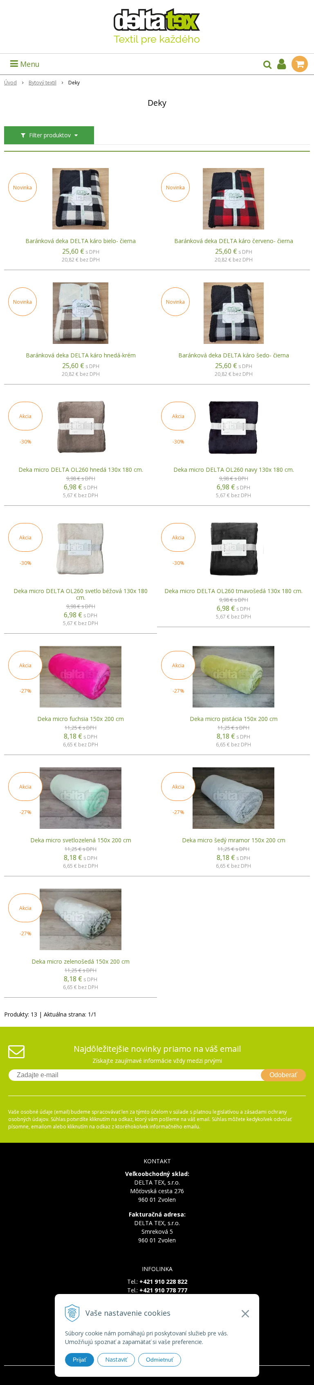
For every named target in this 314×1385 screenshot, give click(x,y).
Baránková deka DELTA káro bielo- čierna (80, 241)
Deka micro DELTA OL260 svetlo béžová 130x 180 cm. (80, 594)
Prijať (79, 1359)
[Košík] (300, 64)
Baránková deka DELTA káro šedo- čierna (233, 355)
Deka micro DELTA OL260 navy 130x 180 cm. (233, 469)
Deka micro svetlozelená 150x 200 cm (80, 840)
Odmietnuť (159, 1359)
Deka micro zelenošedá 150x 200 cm (80, 961)
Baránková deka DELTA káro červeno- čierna (233, 241)
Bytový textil (42, 82)
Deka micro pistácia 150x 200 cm (234, 719)
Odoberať (283, 1074)
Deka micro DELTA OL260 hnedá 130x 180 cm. (80, 469)
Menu (29, 64)
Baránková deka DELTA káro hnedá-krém (81, 355)
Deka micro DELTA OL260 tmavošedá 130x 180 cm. (233, 591)
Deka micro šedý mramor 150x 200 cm (233, 840)
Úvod (10, 82)
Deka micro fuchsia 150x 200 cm (80, 719)
